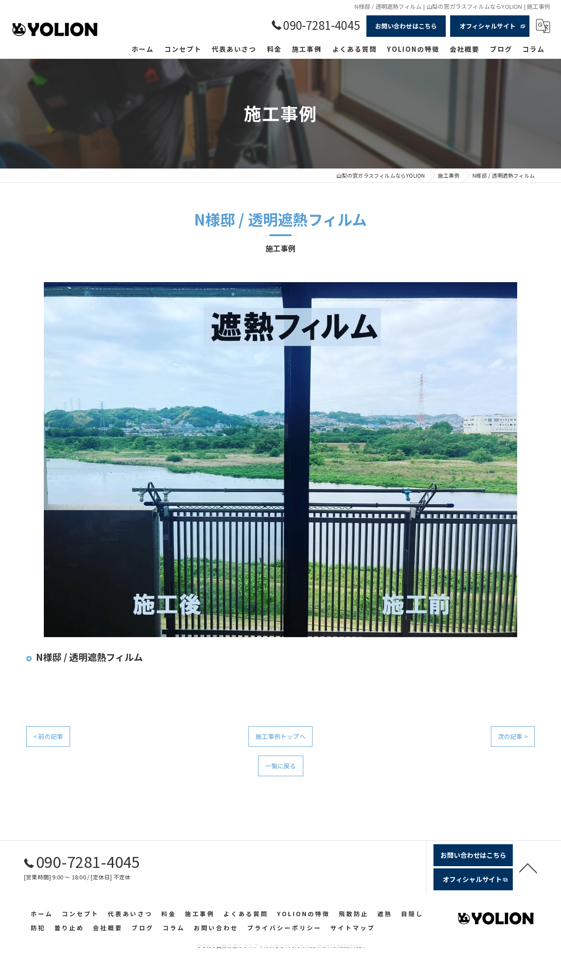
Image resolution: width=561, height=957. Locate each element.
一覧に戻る (280, 765)
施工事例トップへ (280, 736)
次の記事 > (513, 736)
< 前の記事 (48, 736)
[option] (280, 459)
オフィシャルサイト (488, 26)
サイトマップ (352, 927)
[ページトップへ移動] (528, 867)
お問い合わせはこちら (406, 26)
